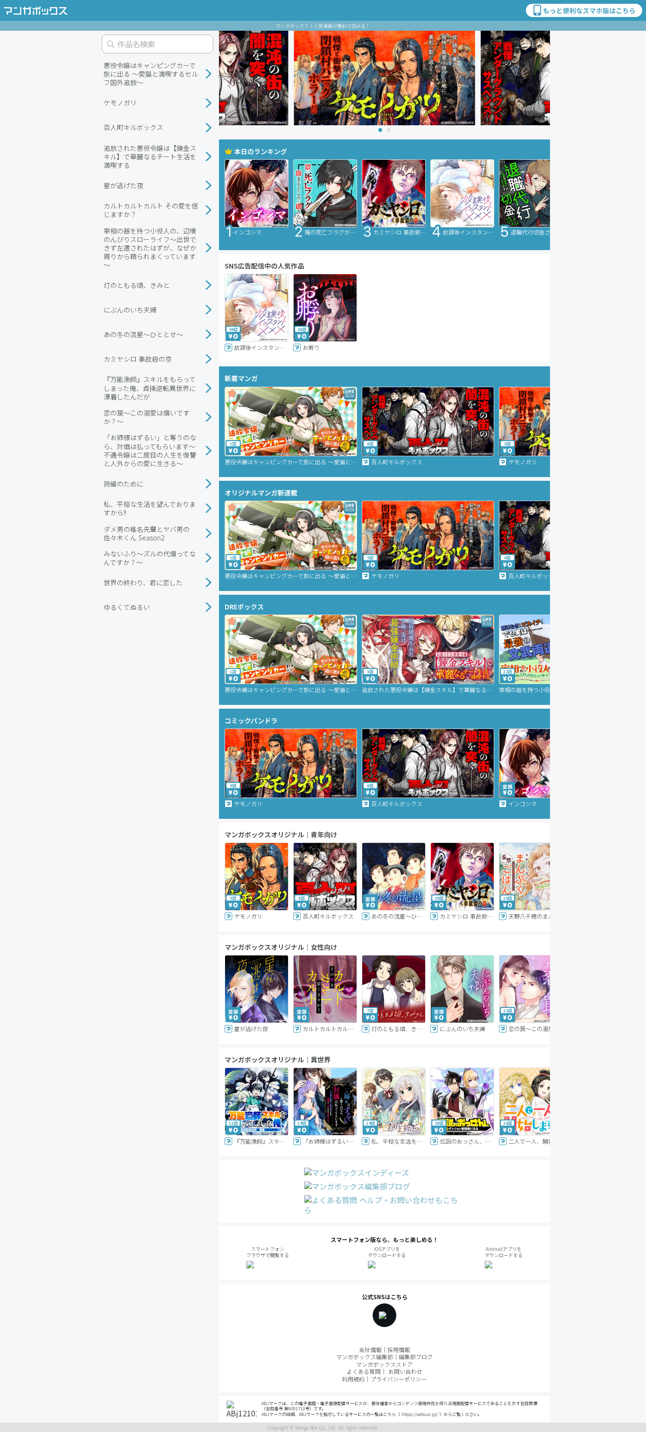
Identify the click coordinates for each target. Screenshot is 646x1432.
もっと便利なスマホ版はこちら (589, 10)
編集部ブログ (416, 1357)
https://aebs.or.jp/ (419, 1414)
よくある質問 (364, 1371)
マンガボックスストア (384, 1364)
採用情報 (398, 1349)
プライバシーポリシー (398, 1379)
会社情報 (370, 1349)
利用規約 (353, 1379)
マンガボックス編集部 (364, 1357)
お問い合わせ (405, 1371)
